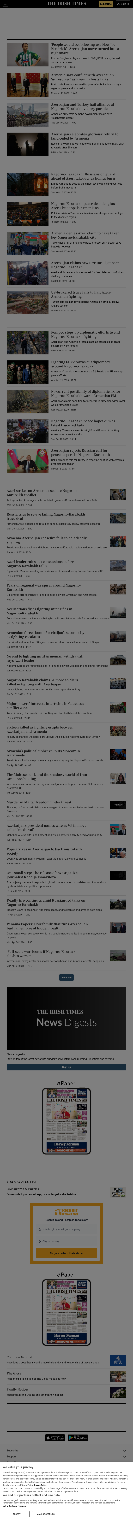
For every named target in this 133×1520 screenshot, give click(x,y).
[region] (66, 1491)
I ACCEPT (16, 1514)
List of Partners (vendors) (15, 1506)
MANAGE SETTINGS (45, 1514)
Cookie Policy (40, 1485)
